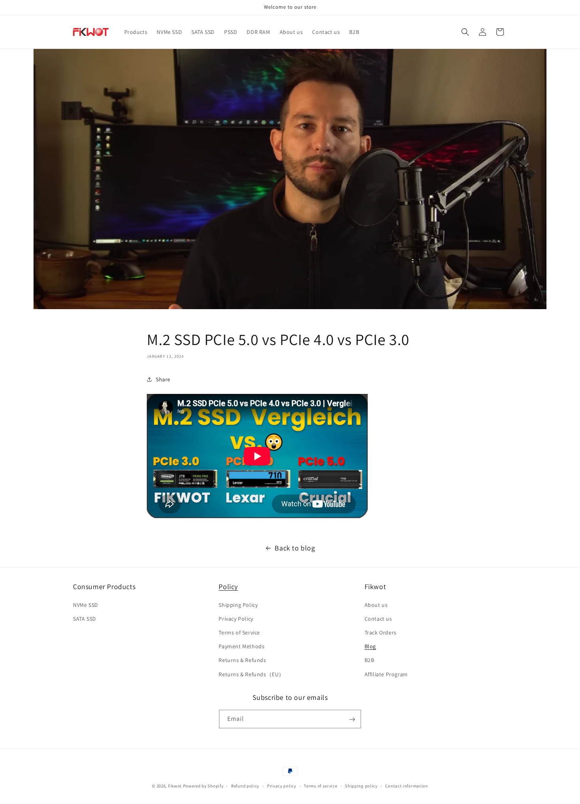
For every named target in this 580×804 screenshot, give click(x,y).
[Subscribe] (352, 719)
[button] (465, 32)
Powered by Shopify (203, 786)
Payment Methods (241, 646)
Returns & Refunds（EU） (251, 673)
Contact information (406, 785)
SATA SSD (84, 618)
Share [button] (163, 379)
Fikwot (175, 786)
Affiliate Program (386, 673)
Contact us (378, 618)
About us (376, 604)
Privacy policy (281, 785)
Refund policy (245, 785)
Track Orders (381, 632)
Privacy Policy (236, 618)
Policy (228, 586)
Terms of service (320, 785)
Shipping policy (361, 785)
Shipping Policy (238, 604)
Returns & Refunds (242, 660)
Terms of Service (239, 632)
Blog (370, 646)
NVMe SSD (85, 604)
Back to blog (295, 547)
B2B (369, 660)
